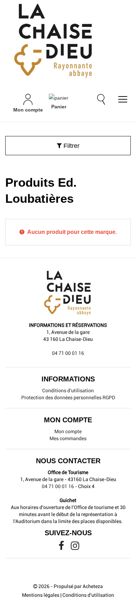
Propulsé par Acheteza (78, 586)
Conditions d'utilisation (68, 390)
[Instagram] (75, 547)
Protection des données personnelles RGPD (68, 397)
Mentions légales (40, 595)
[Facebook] (62, 547)
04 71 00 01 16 (68, 353)
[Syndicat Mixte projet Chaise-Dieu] (68, 41)
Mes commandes (68, 438)
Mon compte (68, 431)
